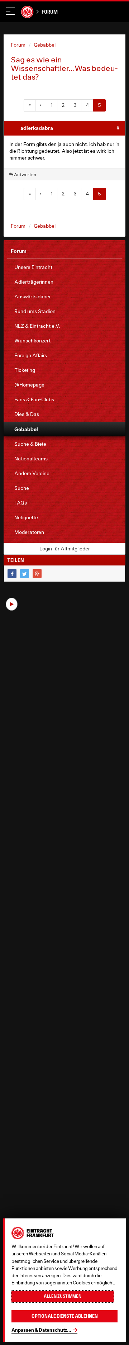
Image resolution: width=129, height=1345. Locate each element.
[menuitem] (64, 267)
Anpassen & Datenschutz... (41, 1330)
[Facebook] (12, 573)
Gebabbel (45, 45)
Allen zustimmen (62, 1296)
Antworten (24, 174)
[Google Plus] (37, 573)
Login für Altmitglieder (64, 548)
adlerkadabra (36, 128)
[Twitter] (24, 573)
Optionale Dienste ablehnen (65, 1316)
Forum (50, 12)
